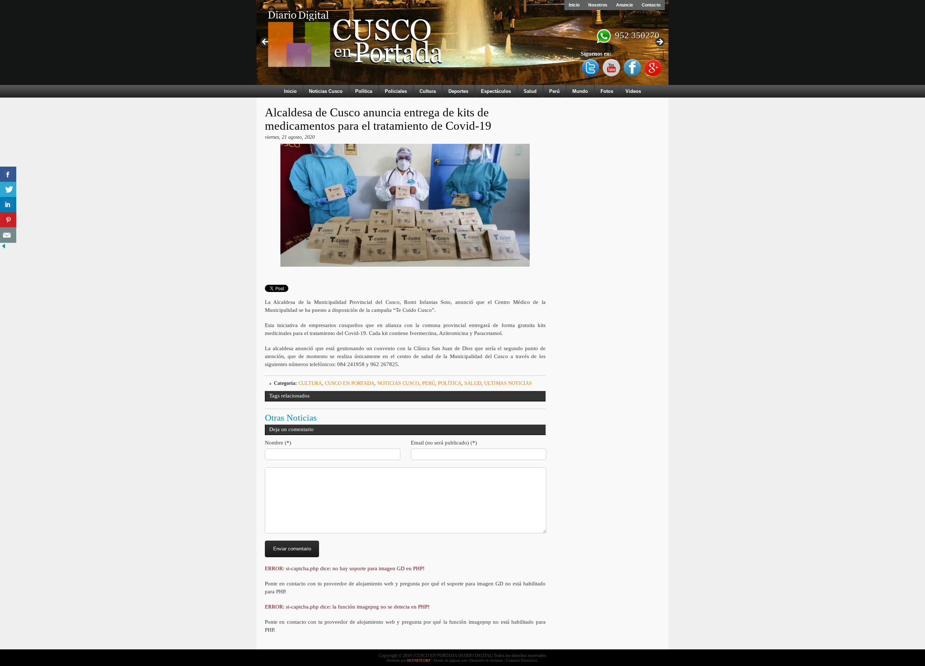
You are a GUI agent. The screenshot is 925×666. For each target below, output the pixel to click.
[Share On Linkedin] (8, 204)
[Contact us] (8, 235)
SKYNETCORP (419, 660)
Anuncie (624, 5)
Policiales (396, 91)
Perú (554, 91)
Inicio (574, 5)
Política (363, 91)
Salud (530, 91)
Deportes (458, 91)
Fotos (607, 91)
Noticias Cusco (326, 91)
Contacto (651, 5)
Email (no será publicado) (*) (444, 443)
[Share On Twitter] (8, 189)
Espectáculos (496, 91)
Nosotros (597, 5)
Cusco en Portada (349, 383)
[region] (462, 44)
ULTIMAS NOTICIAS (508, 383)
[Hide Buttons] (3, 248)
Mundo (580, 91)
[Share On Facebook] (8, 174)
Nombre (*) (278, 443)
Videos (633, 91)
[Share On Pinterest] (8, 220)
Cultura (428, 91)
